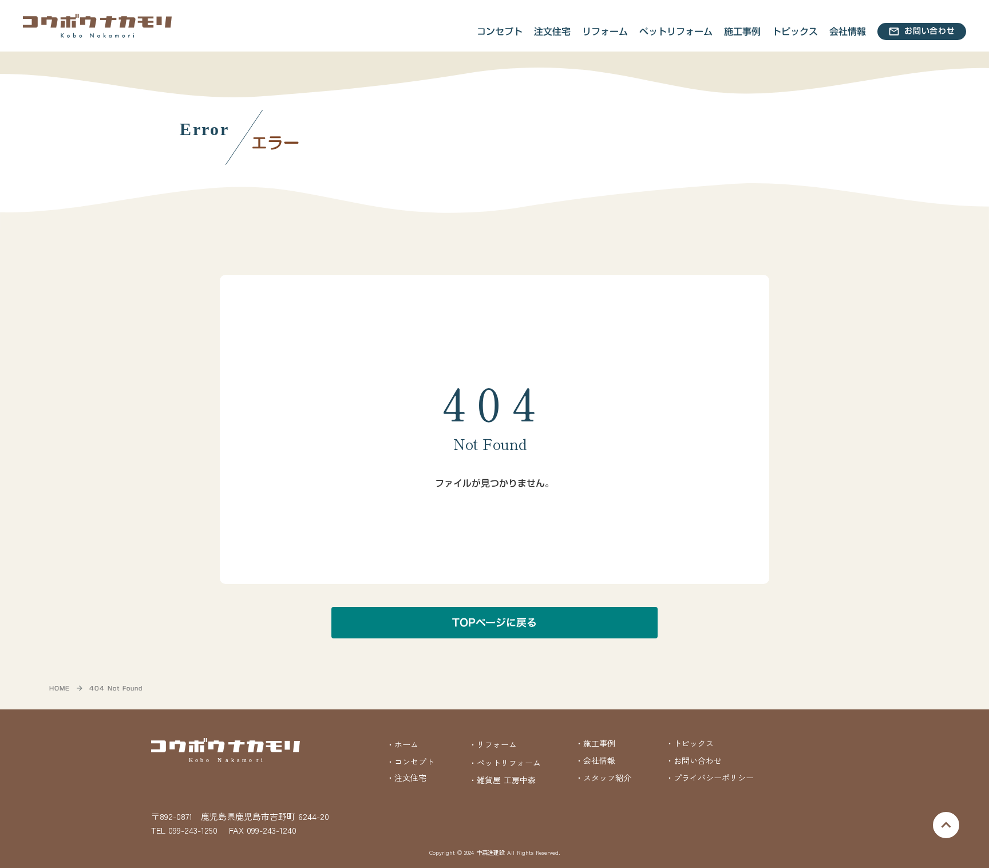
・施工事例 (595, 743)
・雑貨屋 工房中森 (502, 780)
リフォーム (605, 31)
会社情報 (847, 31)
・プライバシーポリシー (710, 777)
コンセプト (500, 31)
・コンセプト (410, 761)
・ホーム (402, 744)
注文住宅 (552, 31)
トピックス (795, 31)
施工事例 (742, 31)
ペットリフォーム (676, 31)
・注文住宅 (406, 777)
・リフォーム (493, 744)
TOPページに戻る (494, 622)
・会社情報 (595, 760)
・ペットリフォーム (505, 762)
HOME (59, 688)
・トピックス (690, 743)
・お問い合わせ (694, 760)
